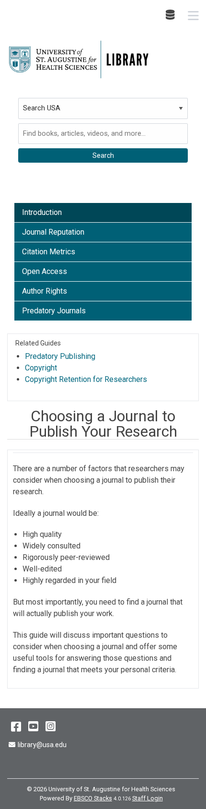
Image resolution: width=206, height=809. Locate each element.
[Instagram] (51, 726)
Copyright (41, 367)
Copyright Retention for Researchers (86, 379)
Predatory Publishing (60, 356)
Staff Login (147, 798)
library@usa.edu (42, 745)
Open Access (44, 271)
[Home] (79, 59)
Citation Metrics (48, 251)
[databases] (171, 15)
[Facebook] (16, 726)
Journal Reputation (53, 232)
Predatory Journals (54, 310)
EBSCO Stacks (93, 798)
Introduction (42, 212)
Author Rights (44, 291)
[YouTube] (33, 726)
